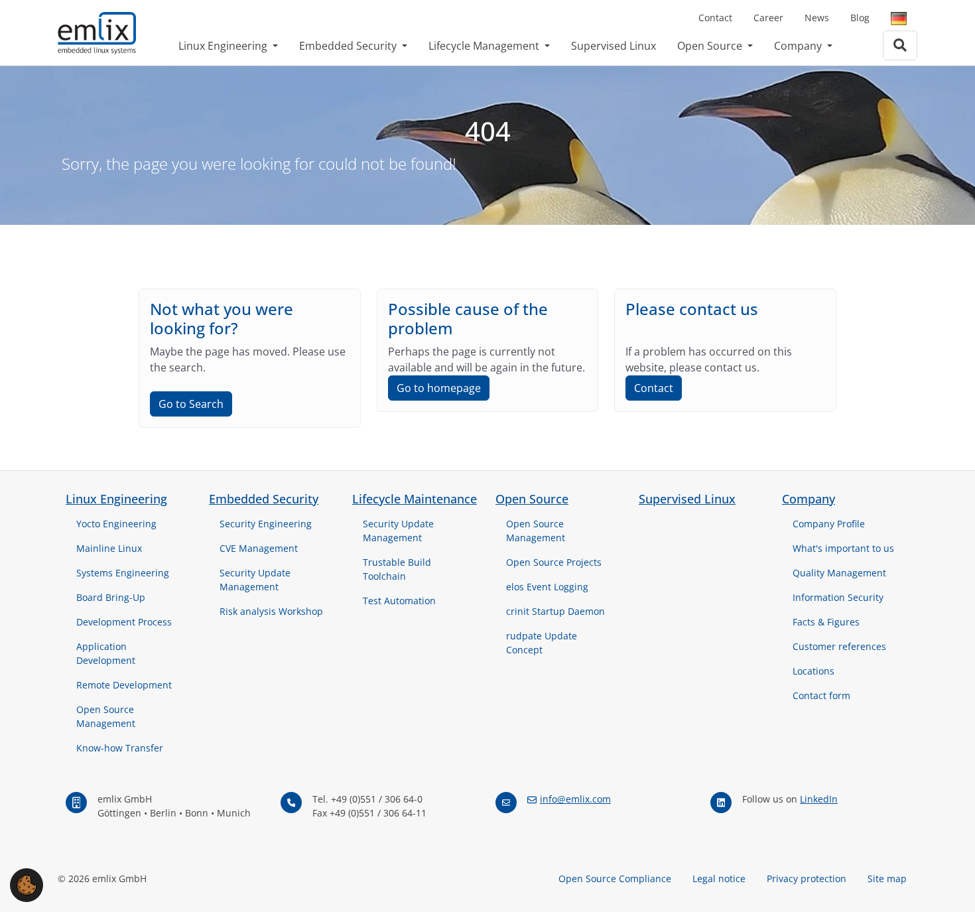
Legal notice (719, 878)
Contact (715, 17)
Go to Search (191, 404)
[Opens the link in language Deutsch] (898, 18)
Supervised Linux (613, 45)
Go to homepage (439, 388)
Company (799, 45)
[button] (26, 884)
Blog (860, 17)
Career (768, 17)
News (817, 17)
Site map (887, 878)
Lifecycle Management (485, 45)
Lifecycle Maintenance (414, 499)
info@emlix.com (575, 799)
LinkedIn (819, 799)
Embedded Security (349, 45)
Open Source (711, 45)
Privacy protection (806, 878)
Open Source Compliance (614, 878)
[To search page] (900, 45)
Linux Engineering (224, 45)
